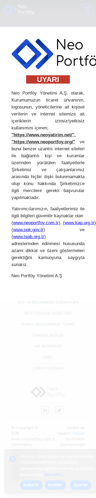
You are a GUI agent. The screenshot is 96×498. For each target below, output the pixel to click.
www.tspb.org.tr (28, 236)
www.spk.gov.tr (28, 229)
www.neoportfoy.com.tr (36, 222)
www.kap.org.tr (79, 222)
